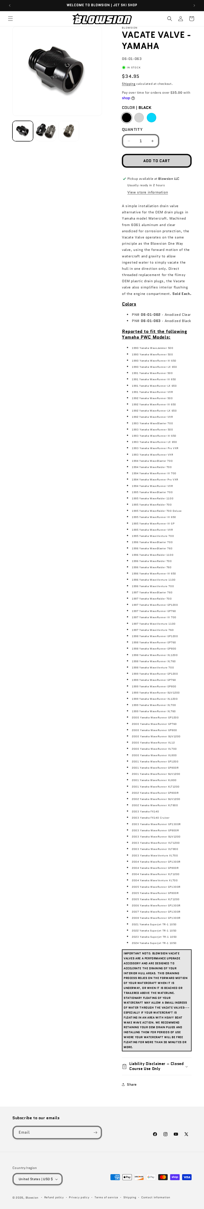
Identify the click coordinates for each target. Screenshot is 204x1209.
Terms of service (106, 1197)
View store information (147, 192)
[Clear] (139, 117)
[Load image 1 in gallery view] (22, 131)
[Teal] (151, 117)
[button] (10, 18)
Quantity (132, 129)
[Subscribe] (95, 1132)
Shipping (129, 84)
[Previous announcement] (9, 5)
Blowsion (32, 1198)
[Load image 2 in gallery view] (46, 131)
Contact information (155, 1197)
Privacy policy (79, 1197)
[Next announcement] (194, 5)
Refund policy (54, 1197)
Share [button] (132, 1084)
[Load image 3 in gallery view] (68, 131)
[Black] (126, 117)
